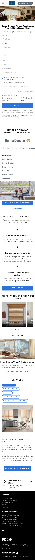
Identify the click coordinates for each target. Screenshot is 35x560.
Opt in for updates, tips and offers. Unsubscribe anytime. (14, 78)
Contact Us (17, 288)
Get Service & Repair (26, 99)
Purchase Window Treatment (9, 99)
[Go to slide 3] (18, 329)
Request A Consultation (17, 203)
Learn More (17, 208)
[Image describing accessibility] (7, 539)
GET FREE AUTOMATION (17, 371)
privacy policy (28, 112)
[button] (3, 3)
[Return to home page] (12, 3)
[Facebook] (3, 530)
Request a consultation (17, 468)
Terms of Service (11, 117)
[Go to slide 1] (15, 329)
